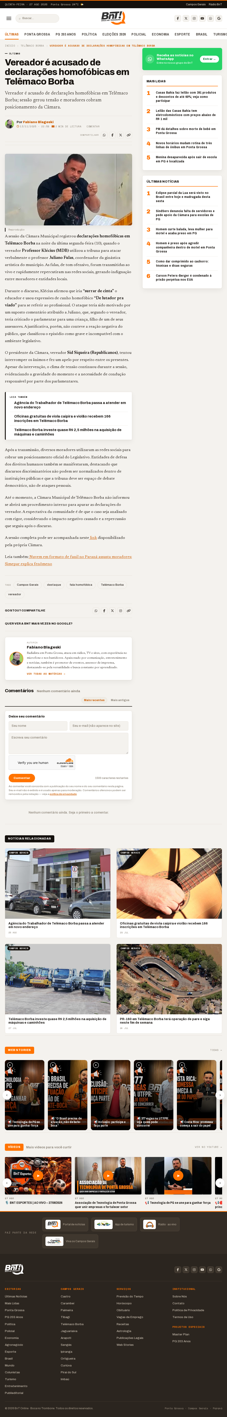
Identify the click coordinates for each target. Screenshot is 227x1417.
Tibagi (65, 1317)
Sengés (66, 1344)
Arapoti (66, 1338)
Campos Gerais (196, 4)
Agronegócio (14, 1344)
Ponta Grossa (37, 34)
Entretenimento (16, 1386)
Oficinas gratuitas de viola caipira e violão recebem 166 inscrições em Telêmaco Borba (62, 418)
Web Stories (125, 1344)
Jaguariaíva (69, 1331)
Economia (160, 34)
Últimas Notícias (16, 1296)
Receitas (123, 1324)
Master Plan (180, 1334)
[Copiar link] (128, 135)
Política (89, 34)
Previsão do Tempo (130, 1296)
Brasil (201, 34)
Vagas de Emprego (130, 1317)
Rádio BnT (215, 4)
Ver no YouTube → (208, 1147)
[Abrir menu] (9, 18)
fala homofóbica (81, 584)
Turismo (10, 1379)
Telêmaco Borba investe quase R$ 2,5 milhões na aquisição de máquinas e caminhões (67, 432)
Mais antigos (120, 700)
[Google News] (218, 18)
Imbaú (65, 1379)
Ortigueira (68, 1358)
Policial (138, 34)
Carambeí (67, 1303)
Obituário (123, 1310)
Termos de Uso (182, 1317)
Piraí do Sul (68, 1372)
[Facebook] (177, 18)
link (93, 538)
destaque (54, 584)
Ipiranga (66, 1351)
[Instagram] (194, 18)
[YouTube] (202, 18)
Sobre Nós (179, 1296)
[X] (186, 18)
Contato (178, 1303)
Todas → (216, 1050)
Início (10, 45)
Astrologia (124, 1331)
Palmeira (67, 1310)
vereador (14, 594)
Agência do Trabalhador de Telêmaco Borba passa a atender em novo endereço (70, 405)
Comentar (93, 126)
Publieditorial (14, 1393)
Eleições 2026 (114, 34)
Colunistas (12, 1372)
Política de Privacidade (188, 1310)
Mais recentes (94, 700)
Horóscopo (124, 1303)
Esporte (182, 34)
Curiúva (66, 1365)
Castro (65, 1296)
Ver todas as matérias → (46, 674)
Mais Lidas (12, 1303)
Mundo (9, 1365)
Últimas (12, 34)
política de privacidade (63, 794)
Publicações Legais (130, 1338)
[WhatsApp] (210, 18)
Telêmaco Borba (32, 45)
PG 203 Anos (66, 34)
